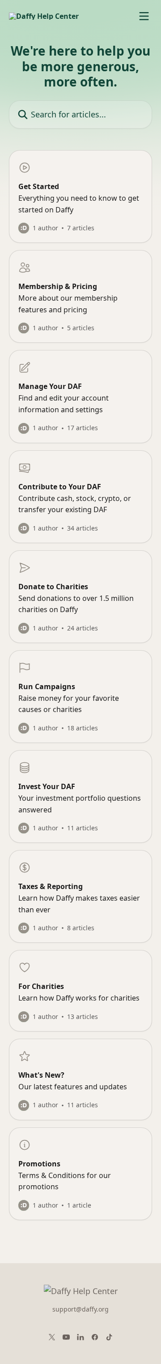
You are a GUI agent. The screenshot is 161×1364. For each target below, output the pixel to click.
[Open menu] (144, 16)
